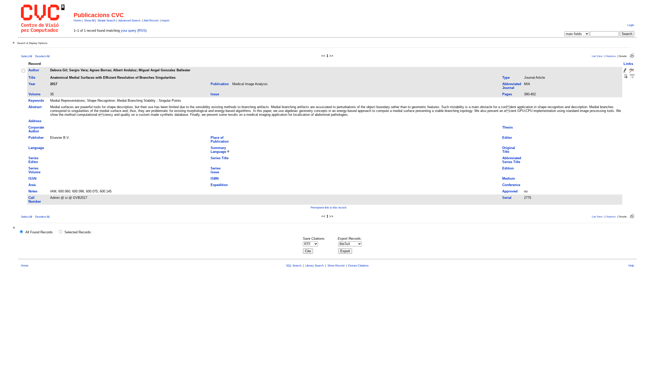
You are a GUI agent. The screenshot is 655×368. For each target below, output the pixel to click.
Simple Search (106, 20)
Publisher (36, 138)
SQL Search (293, 265)
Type (506, 77)
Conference (511, 185)
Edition (508, 168)
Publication (220, 84)
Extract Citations (358, 265)
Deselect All (42, 56)
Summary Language (218, 150)
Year (31, 84)
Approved (510, 191)
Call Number (34, 199)
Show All (89, 20)
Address (34, 121)
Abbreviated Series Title (511, 160)
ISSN (32, 178)
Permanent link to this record (328, 207)
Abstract (34, 107)
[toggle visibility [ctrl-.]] (14, 228)
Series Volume (34, 170)
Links (628, 64)
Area (32, 185)
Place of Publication (220, 139)
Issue (215, 94)
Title (31, 77)
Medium (508, 178)
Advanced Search (129, 20)
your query (128, 30)
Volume (34, 94)
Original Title (508, 150)
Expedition (219, 185)
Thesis (507, 127)
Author (33, 70)
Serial (506, 198)
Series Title (219, 158)
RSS (141, 30)
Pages (507, 94)
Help (631, 265)
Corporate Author (36, 129)
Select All (26, 56)
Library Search (314, 265)
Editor (507, 138)
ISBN (215, 178)
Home (77, 20)
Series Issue (216, 170)
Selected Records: (78, 232)
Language (36, 148)
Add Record (151, 20)
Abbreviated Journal (511, 86)
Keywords (36, 100)
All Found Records (39, 232)
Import (165, 20)
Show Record (336, 265)
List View (597, 56)
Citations (610, 56)
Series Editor (33, 160)
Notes (32, 191)
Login (630, 25)
